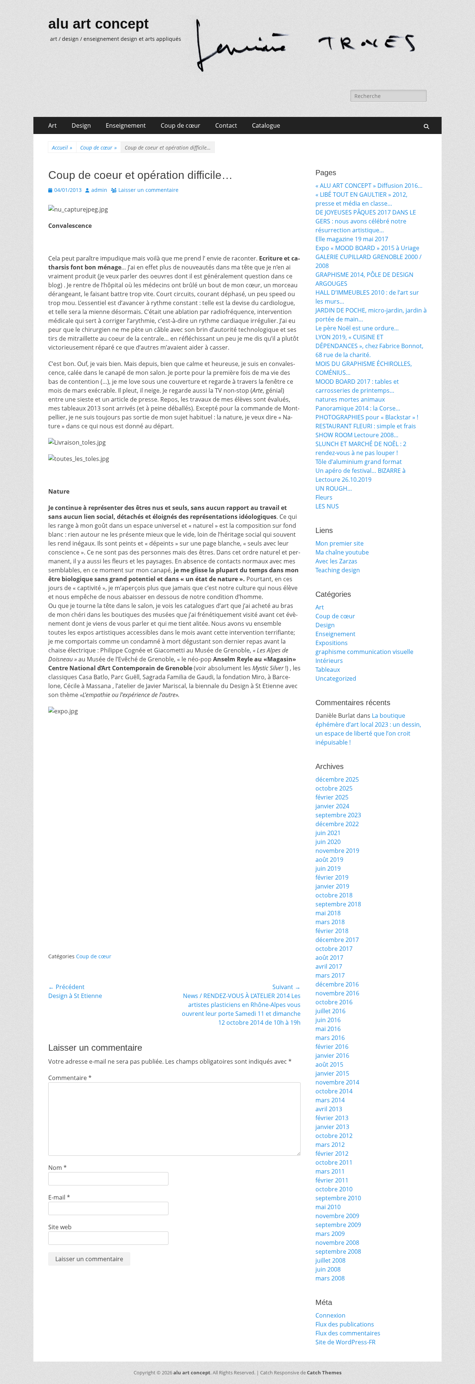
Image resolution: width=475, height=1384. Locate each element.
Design (81, 125)
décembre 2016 (337, 984)
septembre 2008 (338, 1251)
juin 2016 (328, 1020)
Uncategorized (335, 678)
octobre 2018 (334, 895)
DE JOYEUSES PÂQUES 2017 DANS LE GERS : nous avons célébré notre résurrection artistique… (365, 221)
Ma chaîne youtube (342, 552)
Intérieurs (329, 661)
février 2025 (331, 797)
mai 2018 (328, 913)
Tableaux (327, 669)
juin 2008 (328, 1269)
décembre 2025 (337, 779)
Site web (60, 1227)
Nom (57, 1168)
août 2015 (329, 1064)
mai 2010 (328, 1207)
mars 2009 (330, 1234)
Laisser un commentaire (148, 189)
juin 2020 (328, 842)
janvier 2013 (332, 1127)
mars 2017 (330, 975)
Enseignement (126, 125)
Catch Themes (324, 1372)
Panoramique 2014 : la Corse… (357, 408)
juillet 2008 (330, 1260)
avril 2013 (328, 1109)
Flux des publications (344, 1324)
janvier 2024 (332, 806)
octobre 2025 (334, 788)
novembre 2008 (337, 1243)
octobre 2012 (334, 1136)
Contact (226, 125)
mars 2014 (330, 1100)
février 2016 (331, 1047)
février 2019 (331, 877)
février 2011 (331, 1180)
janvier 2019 (332, 886)
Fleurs (323, 497)
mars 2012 (330, 1145)
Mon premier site (339, 543)
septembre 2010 (338, 1198)
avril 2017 (328, 966)
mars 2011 (330, 1171)
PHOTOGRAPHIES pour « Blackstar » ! (366, 417)
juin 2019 (328, 868)
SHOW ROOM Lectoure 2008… (357, 435)
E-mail (59, 1197)
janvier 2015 (332, 1073)
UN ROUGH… (333, 488)
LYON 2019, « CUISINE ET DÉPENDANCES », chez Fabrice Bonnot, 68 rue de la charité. (369, 346)
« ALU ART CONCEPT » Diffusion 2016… (369, 185)
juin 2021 (328, 833)
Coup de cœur (180, 125)
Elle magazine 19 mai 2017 (351, 239)
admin (99, 189)
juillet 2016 (330, 1011)
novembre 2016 (337, 993)
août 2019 (329, 859)
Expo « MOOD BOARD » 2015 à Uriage (367, 248)
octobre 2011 (334, 1162)
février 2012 (331, 1153)
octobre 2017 (334, 949)
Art (52, 125)
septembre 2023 (338, 815)
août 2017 (329, 957)
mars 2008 (330, 1278)
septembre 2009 (338, 1225)
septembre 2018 (338, 904)
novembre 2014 (337, 1082)
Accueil (62, 147)
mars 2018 (330, 922)
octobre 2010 (334, 1189)
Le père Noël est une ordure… (357, 328)
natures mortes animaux (350, 399)
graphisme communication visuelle (364, 652)
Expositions (331, 643)
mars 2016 (330, 1038)
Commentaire (70, 1078)
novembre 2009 (337, 1216)
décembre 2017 (337, 940)
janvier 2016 (332, 1055)
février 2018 (331, 931)
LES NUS (327, 506)
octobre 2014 (334, 1091)
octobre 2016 (334, 1002)
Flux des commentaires (347, 1333)
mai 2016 (328, 1029)
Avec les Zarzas (336, 561)
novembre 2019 (337, 851)
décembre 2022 (337, 824)
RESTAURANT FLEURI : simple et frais (365, 426)
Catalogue (266, 125)
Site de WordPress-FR (345, 1342)
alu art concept (98, 24)
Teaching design (337, 570)
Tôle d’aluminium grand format (358, 462)
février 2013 (331, 1118)
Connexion (330, 1315)
